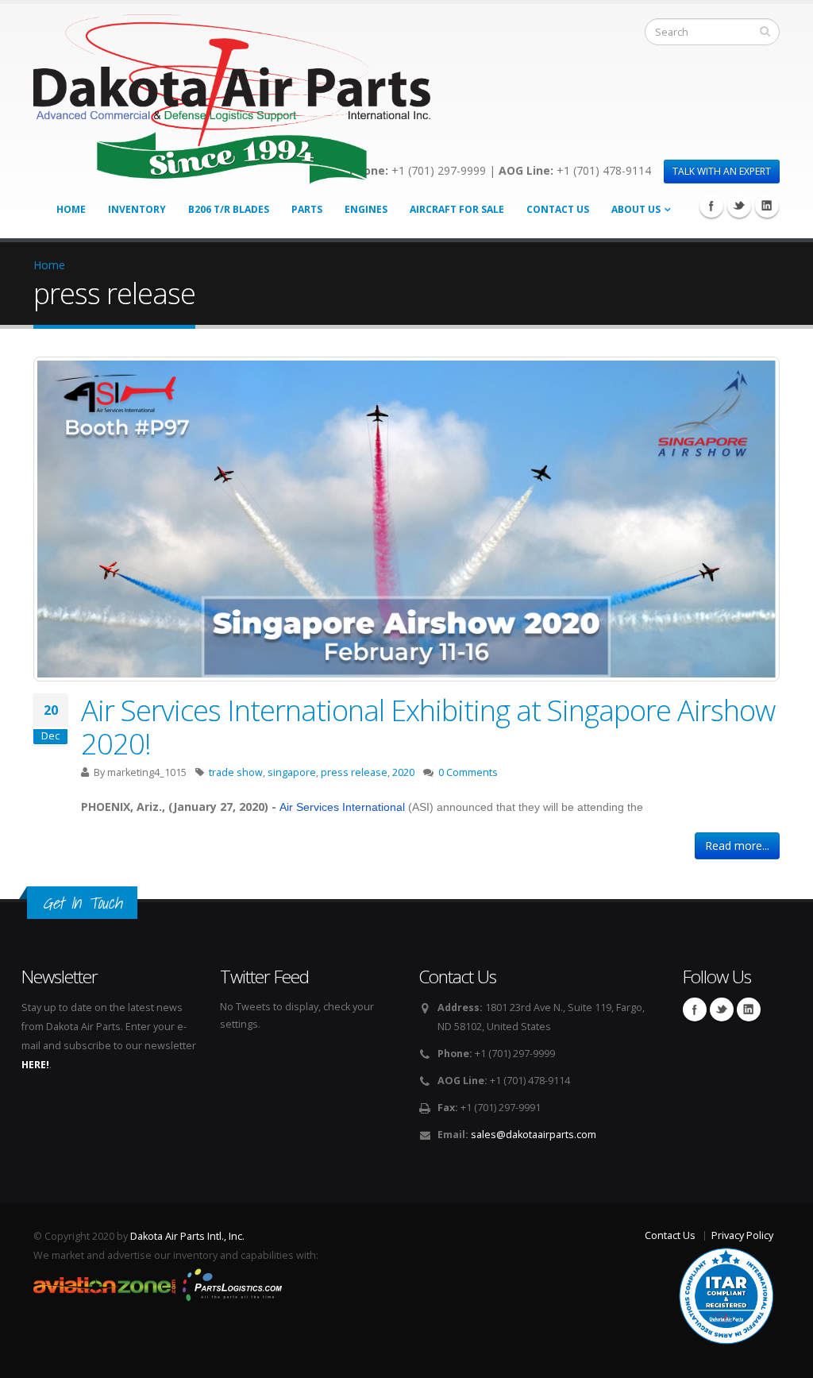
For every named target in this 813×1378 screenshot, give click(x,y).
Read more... (737, 845)
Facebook (711, 206)
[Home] (231, 95)
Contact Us (557, 209)
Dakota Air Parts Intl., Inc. (187, 1236)
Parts (306, 209)
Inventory (137, 209)
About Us (636, 209)
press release (354, 772)
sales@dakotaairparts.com (533, 1134)
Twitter (739, 206)
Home (71, 209)
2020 (403, 772)
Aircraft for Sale (457, 209)
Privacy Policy (742, 1235)
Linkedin (767, 206)
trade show (236, 772)
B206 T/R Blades (228, 209)
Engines (366, 209)
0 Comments (468, 772)
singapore (292, 772)
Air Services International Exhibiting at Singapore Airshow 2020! (428, 726)
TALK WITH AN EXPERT (721, 171)
